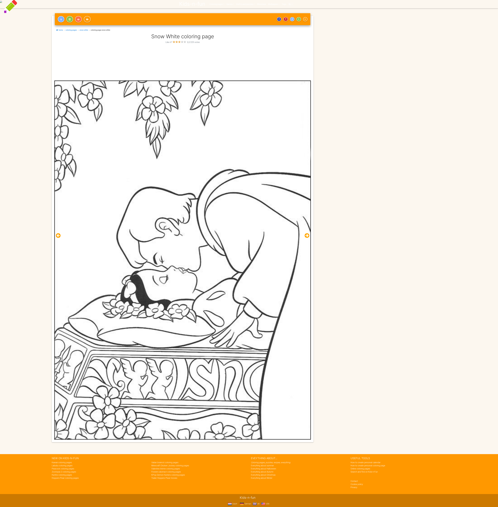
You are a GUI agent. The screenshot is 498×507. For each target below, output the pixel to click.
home (60, 30)
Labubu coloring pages (62, 465)
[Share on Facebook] (279, 19)
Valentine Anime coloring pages (165, 468)
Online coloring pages (360, 468)
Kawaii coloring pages (62, 462)
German (247, 504)
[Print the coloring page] (78, 19)
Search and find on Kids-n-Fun (364, 471)
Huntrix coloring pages (62, 475)
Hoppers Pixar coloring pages (65, 478)
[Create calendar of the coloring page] (69, 19)
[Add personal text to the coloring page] (61, 19)
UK (258, 504)
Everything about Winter (261, 478)
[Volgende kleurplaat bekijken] (306, 236)
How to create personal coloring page (368, 465)
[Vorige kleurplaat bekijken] (59, 236)
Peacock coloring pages (63, 468)
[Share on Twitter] (292, 19)
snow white (83, 30)
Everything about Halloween (263, 468)
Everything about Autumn (262, 471)
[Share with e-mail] (305, 19)
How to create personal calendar (366, 462)
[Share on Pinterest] (285, 19)
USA (267, 504)
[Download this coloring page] (87, 19)
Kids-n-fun (192, 4)
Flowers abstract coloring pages (166, 471)
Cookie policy (357, 484)
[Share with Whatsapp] (298, 19)
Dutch (234, 504)
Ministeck (261, 4)
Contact (354, 481)
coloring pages (71, 30)
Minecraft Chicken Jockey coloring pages (170, 465)
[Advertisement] (182, 62)
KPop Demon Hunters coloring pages (168, 475)
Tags (284, 4)
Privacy (354, 487)
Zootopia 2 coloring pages (64, 471)
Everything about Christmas (263, 475)
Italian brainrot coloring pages (164, 462)
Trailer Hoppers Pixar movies (164, 478)
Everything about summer (262, 465)
